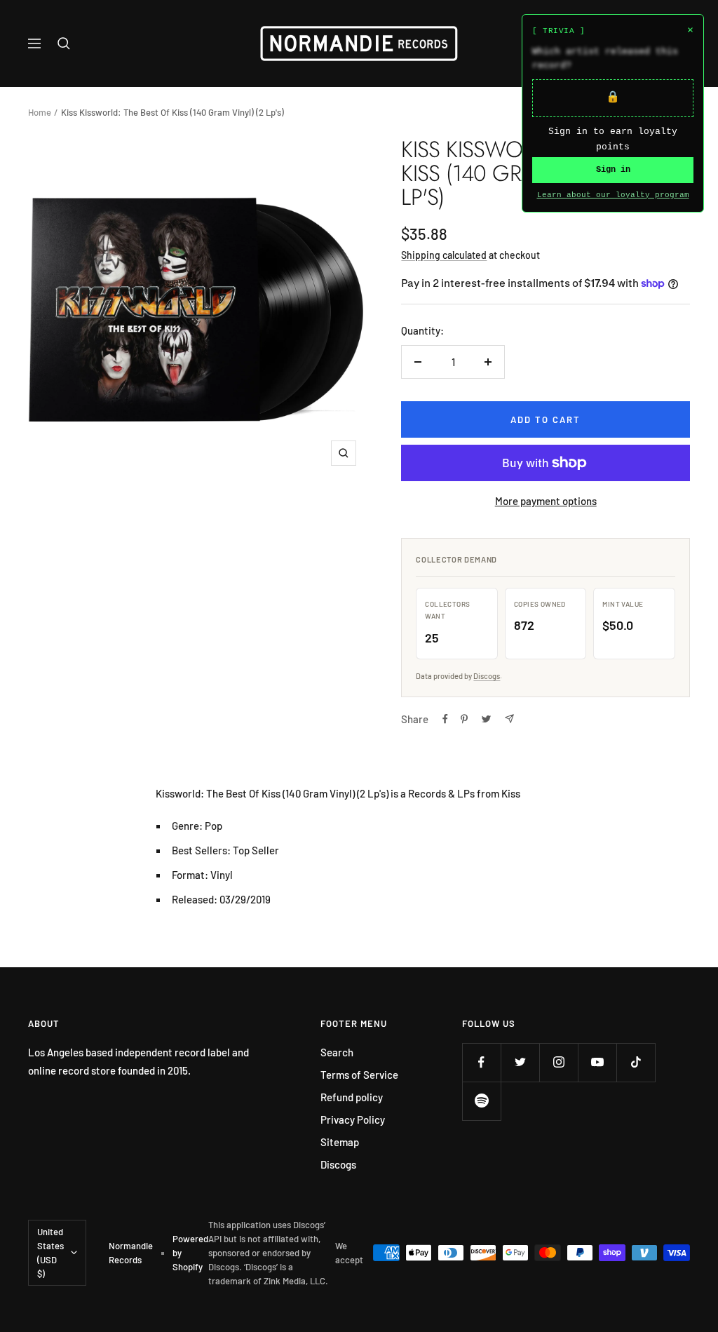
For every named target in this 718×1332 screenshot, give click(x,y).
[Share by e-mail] (509, 718)
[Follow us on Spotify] (481, 1101)
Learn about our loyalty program (613, 195)
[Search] (63, 43)
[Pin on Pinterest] (464, 719)
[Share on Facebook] (445, 719)
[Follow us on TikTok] (635, 1062)
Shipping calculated (444, 255)
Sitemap (339, 1142)
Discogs (486, 675)
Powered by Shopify (190, 1252)
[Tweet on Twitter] (486, 719)
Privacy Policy (352, 1119)
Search (336, 1052)
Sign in (613, 170)
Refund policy (351, 1097)
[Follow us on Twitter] (520, 1062)
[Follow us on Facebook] (481, 1062)
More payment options (546, 501)
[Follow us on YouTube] (597, 1062)
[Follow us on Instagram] (558, 1062)
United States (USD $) (50, 1252)
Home (39, 112)
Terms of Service (359, 1074)
